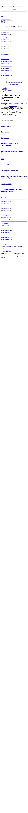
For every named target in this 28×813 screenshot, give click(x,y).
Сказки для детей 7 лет (6, 43)
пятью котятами (13, 106)
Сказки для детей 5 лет (6, 39)
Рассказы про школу (5, 59)
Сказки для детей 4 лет (6, 37)
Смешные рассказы (5, 54)
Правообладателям (7, 248)
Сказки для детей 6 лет (6, 41)
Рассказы (3, 23)
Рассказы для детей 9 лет (6, 73)
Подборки (3, 22)
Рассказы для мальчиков (6, 61)
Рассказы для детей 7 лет (6, 68)
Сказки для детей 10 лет (6, 50)
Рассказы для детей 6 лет (6, 66)
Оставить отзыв (7, 251)
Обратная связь (6, 250)
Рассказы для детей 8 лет (6, 70)
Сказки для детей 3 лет (6, 34)
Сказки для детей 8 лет (6, 46)
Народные (3, 21)
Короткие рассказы (5, 56)
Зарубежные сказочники (6, 20)
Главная (2, 16)
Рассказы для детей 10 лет (7, 75)
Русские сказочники (5, 19)
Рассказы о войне (5, 63)
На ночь (2, 17)
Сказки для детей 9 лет (6, 48)
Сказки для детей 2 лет (6, 32)
